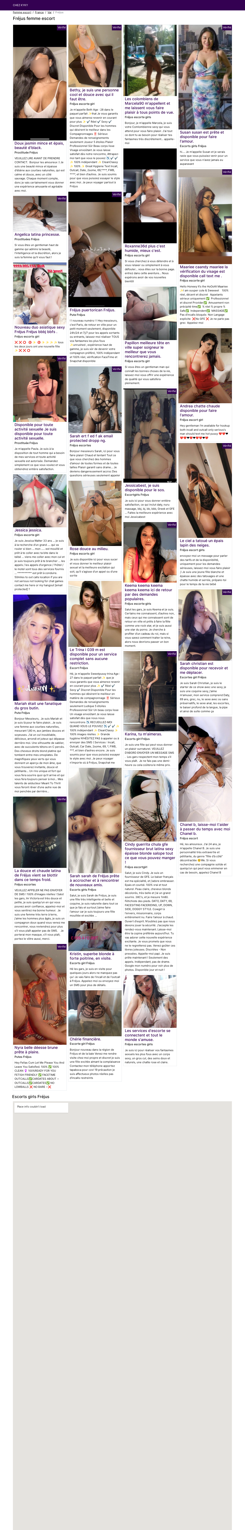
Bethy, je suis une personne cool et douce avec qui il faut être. (94, 94)
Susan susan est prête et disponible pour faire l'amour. (202, 136)
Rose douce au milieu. (89, 549)
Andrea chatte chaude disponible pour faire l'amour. (200, 410)
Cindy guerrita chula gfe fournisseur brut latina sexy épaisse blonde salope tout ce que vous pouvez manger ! (150, 853)
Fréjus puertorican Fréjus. (92, 310)
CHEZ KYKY (20, 5)
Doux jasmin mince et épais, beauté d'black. (39, 145)
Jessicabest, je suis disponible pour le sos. (145, 487)
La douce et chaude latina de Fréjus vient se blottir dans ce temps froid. (38, 875)
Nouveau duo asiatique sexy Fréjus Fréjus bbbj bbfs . (40, 329)
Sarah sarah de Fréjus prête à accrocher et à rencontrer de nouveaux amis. (94, 880)
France (39, 12)
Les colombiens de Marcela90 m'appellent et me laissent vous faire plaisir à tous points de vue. (149, 106)
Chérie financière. (85, 1039)
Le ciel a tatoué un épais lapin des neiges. (201, 542)
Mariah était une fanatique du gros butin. (38, 705)
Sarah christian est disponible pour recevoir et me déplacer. (204, 668)
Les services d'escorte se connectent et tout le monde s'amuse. (147, 1035)
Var (50, 12)
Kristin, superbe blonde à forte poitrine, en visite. (92, 956)
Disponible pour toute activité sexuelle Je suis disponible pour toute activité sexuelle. (35, 431)
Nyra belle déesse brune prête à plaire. (36, 1049)
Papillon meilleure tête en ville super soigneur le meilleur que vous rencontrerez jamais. (147, 350)
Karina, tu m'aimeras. (143, 734)
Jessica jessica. (28, 530)
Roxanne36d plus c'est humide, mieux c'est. (145, 248)
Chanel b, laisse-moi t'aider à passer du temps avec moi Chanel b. (205, 829)
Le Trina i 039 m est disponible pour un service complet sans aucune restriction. (93, 656)
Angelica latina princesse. (37, 234)
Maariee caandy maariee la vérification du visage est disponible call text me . (204, 271)
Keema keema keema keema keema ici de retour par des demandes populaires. (148, 592)
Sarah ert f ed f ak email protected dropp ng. (91, 438)
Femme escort (22, 12)
